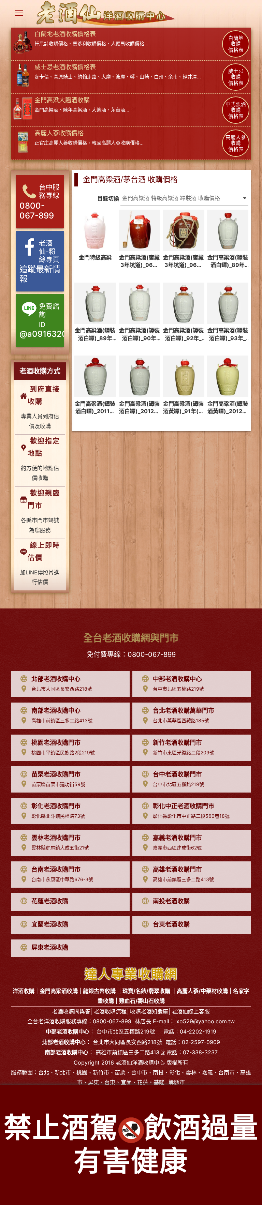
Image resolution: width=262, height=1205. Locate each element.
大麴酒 (99, 109)
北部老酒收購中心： (66, 1042)
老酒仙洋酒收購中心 (140, 1062)
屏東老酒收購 (49, 947)
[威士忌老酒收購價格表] (23, 75)
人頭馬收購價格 (127, 43)
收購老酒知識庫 (149, 1011)
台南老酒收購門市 (56, 869)
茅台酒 (118, 109)
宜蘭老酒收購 (49, 924)
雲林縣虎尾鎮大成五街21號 (60, 847)
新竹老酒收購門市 (177, 742)
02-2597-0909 (201, 1042)
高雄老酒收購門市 (177, 869)
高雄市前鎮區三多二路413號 (61, 720)
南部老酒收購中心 (56, 710)
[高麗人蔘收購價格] (23, 141)
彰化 (174, 1072)
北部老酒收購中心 (56, 678)
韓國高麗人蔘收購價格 (116, 143)
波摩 (120, 76)
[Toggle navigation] (19, 13)
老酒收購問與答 (71, 1011)
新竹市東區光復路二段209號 (183, 752)
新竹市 (101, 1072)
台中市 (139, 1072)
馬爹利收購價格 (89, 43)
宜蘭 (126, 1082)
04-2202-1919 (198, 1031)
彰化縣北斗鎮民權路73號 (58, 816)
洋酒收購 (55, 1021)
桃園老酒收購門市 (56, 742)
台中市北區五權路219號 (178, 689)
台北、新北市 (54, 1072)
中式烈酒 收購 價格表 (235, 110)
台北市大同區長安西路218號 (61, 689)
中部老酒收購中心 (177, 678)
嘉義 (207, 1072)
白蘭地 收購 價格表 (236, 44)
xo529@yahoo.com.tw (205, 1021)
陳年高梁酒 (75, 109)
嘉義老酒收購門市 (177, 837)
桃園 (81, 1072)
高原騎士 (63, 76)
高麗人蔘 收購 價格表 (235, 143)
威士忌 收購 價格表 (236, 77)
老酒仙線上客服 (191, 1011)
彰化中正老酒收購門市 (183, 806)
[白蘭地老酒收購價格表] (23, 42)
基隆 (159, 1082)
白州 (158, 76)
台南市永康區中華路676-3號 (62, 879)
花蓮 (142, 1082)
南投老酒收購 (171, 901)
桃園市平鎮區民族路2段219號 (63, 752)
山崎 (144, 76)
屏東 (93, 1082)
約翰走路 (87, 76)
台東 (109, 1082)
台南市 (226, 1072)
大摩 (106, 76)
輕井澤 (190, 76)
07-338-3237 (200, 1052)
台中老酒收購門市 (177, 774)
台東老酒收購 (171, 924)
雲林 (191, 1072)
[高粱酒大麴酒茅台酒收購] (23, 108)
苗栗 (120, 1072)
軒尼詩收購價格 (51, 43)
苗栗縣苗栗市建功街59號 (58, 784)
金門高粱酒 (46, 109)
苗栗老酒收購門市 (56, 774)
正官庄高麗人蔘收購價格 (60, 143)
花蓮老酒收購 (49, 901)
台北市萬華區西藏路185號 (181, 720)
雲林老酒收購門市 (56, 837)
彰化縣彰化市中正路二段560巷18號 (191, 816)
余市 (173, 76)
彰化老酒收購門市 (56, 806)
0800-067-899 (152, 654)
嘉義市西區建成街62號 (177, 847)
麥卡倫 (41, 76)
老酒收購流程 (110, 1011)
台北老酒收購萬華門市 (183, 710)
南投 (158, 1072)
